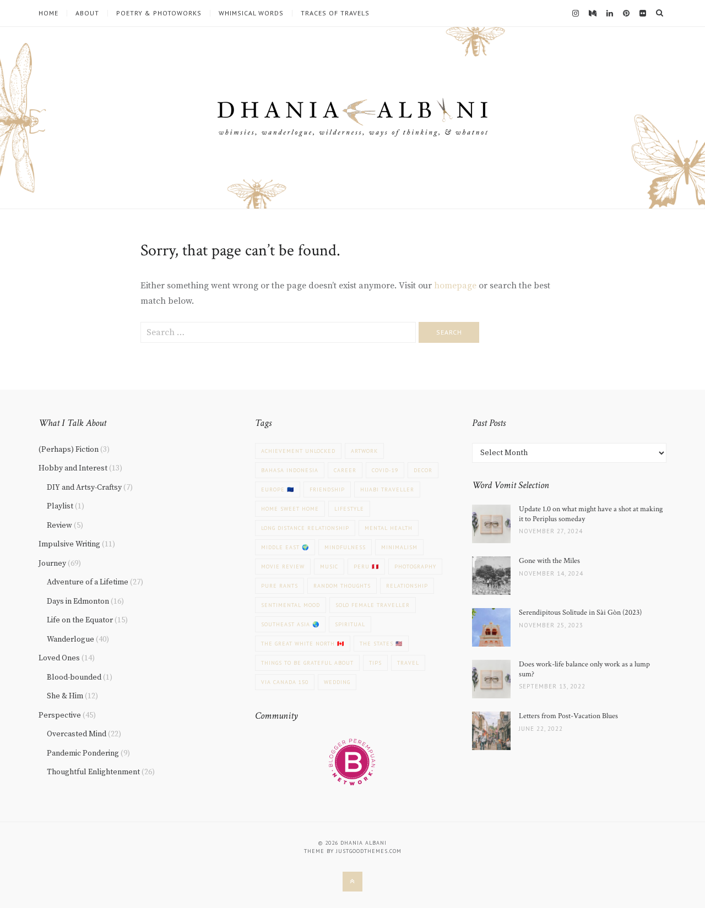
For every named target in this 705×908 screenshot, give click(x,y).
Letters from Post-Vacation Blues (568, 716)
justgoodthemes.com (369, 851)
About (87, 13)
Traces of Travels (335, 13)
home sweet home (290, 508)
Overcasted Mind (76, 734)
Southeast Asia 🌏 (290, 624)
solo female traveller (372, 605)
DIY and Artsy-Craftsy (84, 488)
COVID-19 (385, 470)
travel (408, 662)
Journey (52, 563)
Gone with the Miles (549, 561)
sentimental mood (290, 605)
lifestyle (349, 508)
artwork (364, 451)
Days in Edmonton (78, 601)
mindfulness (345, 547)
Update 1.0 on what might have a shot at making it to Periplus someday (591, 514)
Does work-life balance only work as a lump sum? (584, 669)
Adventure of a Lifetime (87, 582)
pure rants (279, 585)
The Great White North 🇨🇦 (302, 643)
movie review (283, 566)
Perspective (60, 715)
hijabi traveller (387, 489)
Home (48, 13)
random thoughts (342, 585)
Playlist (60, 506)
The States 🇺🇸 (381, 643)
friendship (327, 489)
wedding (337, 682)
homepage (455, 285)
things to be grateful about (307, 662)
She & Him (65, 696)
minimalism (399, 547)
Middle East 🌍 (285, 547)
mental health (389, 528)
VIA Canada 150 (284, 682)
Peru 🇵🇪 (366, 566)
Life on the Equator (80, 620)
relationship (407, 585)
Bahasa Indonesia (289, 470)
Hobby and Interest (73, 468)
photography (415, 566)
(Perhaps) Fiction (69, 450)
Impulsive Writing (69, 544)
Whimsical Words (251, 13)
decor (423, 470)
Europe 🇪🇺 (277, 489)
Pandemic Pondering (83, 753)
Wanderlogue (70, 639)
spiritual (350, 624)
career (345, 470)
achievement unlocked (298, 451)
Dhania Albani (363, 842)
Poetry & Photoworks (159, 13)
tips (375, 662)
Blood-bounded (74, 677)
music (329, 566)
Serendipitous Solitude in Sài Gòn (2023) (580, 612)
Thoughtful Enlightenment (93, 772)
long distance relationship (305, 528)
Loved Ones (59, 658)
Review (59, 525)
